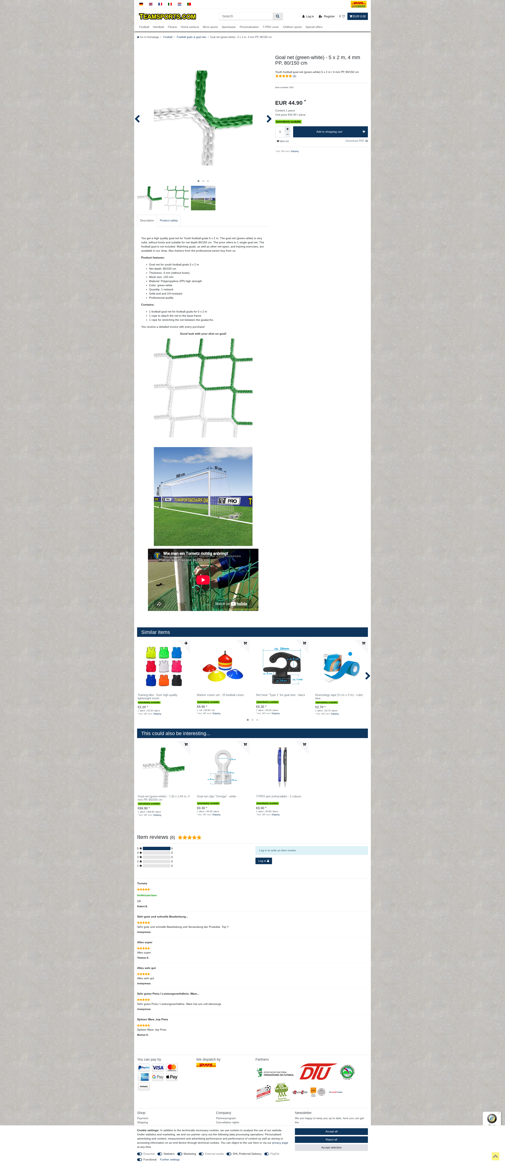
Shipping (294, 151)
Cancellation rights (227, 1122)
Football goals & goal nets (191, 37)
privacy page (280, 1142)
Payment (142, 1118)
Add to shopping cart (329, 131)
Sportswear (229, 27)
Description (147, 220)
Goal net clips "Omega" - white (216, 796)
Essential (149, 1153)
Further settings (170, 1159)
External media (214, 1153)
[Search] (278, 16)
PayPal (274, 1153)
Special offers (314, 27)
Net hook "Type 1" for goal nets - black (280, 695)
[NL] (180, 4)
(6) (294, 76)
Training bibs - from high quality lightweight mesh (158, 696)
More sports (210, 27)
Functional (149, 1159)
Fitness (172, 27)
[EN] (151, 4)
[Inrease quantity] (287, 129)
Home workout (190, 27)
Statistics (169, 1153)
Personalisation (249, 27)
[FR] (160, 4)
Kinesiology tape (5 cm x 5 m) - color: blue (339, 696)
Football (144, 27)
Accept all (331, 1131)
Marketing (190, 1153)
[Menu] (498, 1114)
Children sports (292, 27)
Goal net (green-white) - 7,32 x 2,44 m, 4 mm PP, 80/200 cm (164, 798)
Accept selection (331, 1147)
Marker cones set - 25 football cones (220, 695)
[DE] (141, 4)
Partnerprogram (226, 1118)
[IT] (170, 4)
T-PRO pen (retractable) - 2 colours (278, 796)
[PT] (189, 4)
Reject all (331, 1139)
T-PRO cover (271, 27)
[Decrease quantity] (287, 134)
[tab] (147, 220)
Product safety (169, 220)
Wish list (284, 141)
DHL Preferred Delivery (247, 1153)
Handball (158, 27)
